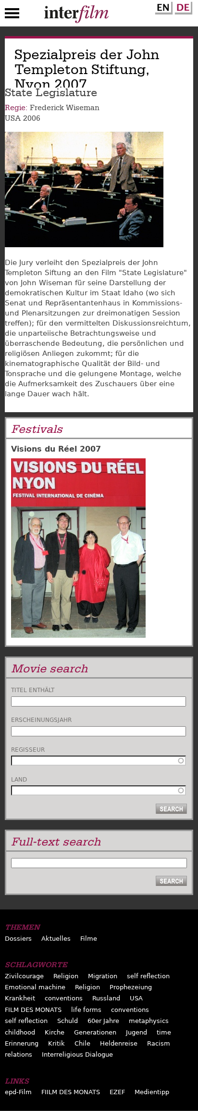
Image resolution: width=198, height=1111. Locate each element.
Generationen (95, 1032)
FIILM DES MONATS (70, 1092)
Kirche (54, 1032)
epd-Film (18, 1092)
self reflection (148, 976)
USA (13, 118)
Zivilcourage (24, 976)
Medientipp (152, 1092)
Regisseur (28, 749)
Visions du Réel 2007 (56, 449)
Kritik (56, 1043)
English (162, 6)
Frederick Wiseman (64, 107)
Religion (65, 976)
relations (18, 1054)
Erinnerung (21, 1043)
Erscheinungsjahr (41, 720)
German (182, 6)
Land (19, 779)
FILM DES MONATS (33, 1009)
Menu (12, 15)
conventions (64, 998)
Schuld (67, 1020)
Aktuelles (56, 938)
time (164, 1032)
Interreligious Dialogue (77, 1054)
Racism (158, 1043)
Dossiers (18, 938)
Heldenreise (118, 1043)
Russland (106, 998)
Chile (82, 1043)
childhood (20, 1032)
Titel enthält (32, 690)
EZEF (117, 1092)
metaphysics (149, 1020)
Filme (88, 938)
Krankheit (20, 998)
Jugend (136, 1032)
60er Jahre (103, 1020)
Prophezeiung (131, 987)
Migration (102, 976)
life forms (86, 1009)
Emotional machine (35, 987)
